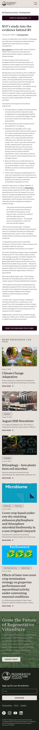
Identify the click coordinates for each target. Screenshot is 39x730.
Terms (16, 705)
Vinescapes (29, 188)
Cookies (23, 705)
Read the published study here (19, 328)
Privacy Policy (7, 705)
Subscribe (19, 698)
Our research (7, 49)
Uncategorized (24, 12)
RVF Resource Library (10, 12)
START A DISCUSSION (18, 18)
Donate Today (11, 659)
